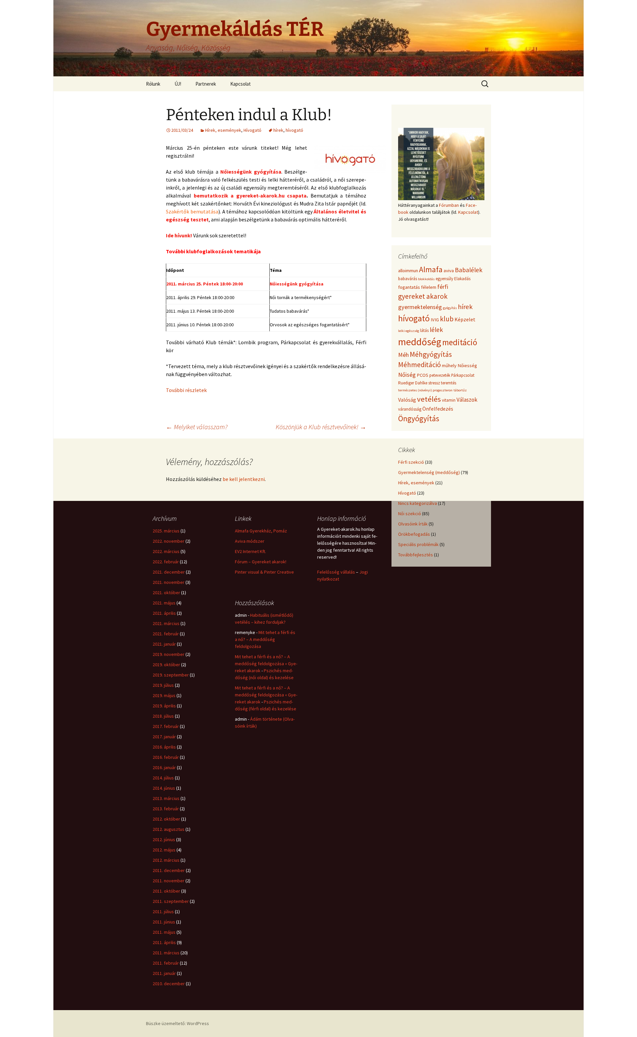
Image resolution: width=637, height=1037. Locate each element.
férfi (442, 286)
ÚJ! (178, 84)
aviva (449, 271)
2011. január (164, 973)
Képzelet (465, 319)
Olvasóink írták (413, 524)
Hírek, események (223, 130)
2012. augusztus (168, 829)
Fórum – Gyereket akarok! (260, 562)
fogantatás (409, 287)
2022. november (168, 541)
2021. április (164, 613)
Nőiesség (467, 365)
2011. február (166, 963)
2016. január (164, 767)
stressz (434, 383)
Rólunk (153, 84)
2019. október (166, 665)
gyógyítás (450, 308)
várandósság (409, 409)
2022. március (166, 551)
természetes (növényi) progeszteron (425, 390)
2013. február (166, 809)
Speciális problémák (418, 544)
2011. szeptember (171, 901)
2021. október (166, 593)
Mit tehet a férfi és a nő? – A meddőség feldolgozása (265, 639)
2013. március (166, 798)
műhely (449, 365)
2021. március (166, 623)
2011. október (166, 891)
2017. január (164, 737)
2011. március (166, 953)
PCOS (422, 375)
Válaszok (467, 399)
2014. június (164, 788)
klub (447, 318)
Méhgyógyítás (431, 354)
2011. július (163, 912)
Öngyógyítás (418, 418)
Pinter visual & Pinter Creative (264, 572)
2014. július (163, 778)
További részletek (186, 390)
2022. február (166, 562)
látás (424, 330)
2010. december (169, 984)
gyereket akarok (423, 296)
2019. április (164, 706)
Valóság (407, 399)
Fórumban (449, 205)
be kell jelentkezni (244, 479)
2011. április (164, 942)
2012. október (166, 819)
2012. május (164, 850)
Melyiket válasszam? (197, 427)
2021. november (168, 582)
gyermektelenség (420, 307)
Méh (403, 355)
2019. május (164, 695)
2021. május (164, 603)
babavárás (407, 278)
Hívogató (252, 130)
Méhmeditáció (419, 364)
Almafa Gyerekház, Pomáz (261, 531)
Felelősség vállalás (336, 572)
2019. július (163, 685)
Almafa (431, 269)
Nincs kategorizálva (417, 503)
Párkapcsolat (462, 375)
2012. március (166, 860)
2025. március (166, 531)
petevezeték (439, 375)
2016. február (166, 757)
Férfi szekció (411, 462)
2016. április (164, 747)
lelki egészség (408, 331)
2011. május (164, 932)
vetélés (429, 399)
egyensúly (444, 278)
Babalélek (468, 270)
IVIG (435, 320)
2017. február (166, 726)
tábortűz (460, 390)
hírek (278, 130)
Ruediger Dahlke (412, 383)
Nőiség (407, 374)
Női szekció (409, 514)
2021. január (164, 644)
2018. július (163, 716)
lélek (436, 330)
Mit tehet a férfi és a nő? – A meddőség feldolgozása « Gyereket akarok (266, 664)
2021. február (166, 634)
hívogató (294, 130)
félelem (428, 287)
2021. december (169, 572)
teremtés (448, 383)
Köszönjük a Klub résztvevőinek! (321, 427)
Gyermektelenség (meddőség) (429, 472)
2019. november (168, 654)
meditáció (459, 342)
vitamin (449, 400)
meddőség (419, 342)
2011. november (168, 881)
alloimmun (408, 271)
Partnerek (205, 84)
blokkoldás (426, 279)
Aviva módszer (249, 541)
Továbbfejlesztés (415, 555)
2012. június (164, 839)
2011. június (164, 922)
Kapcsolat (240, 84)
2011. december (169, 870)
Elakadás (462, 278)
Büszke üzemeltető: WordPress (177, 1023)
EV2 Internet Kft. (250, 551)
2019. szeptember (171, 675)
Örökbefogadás (414, 534)
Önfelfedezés (437, 408)
